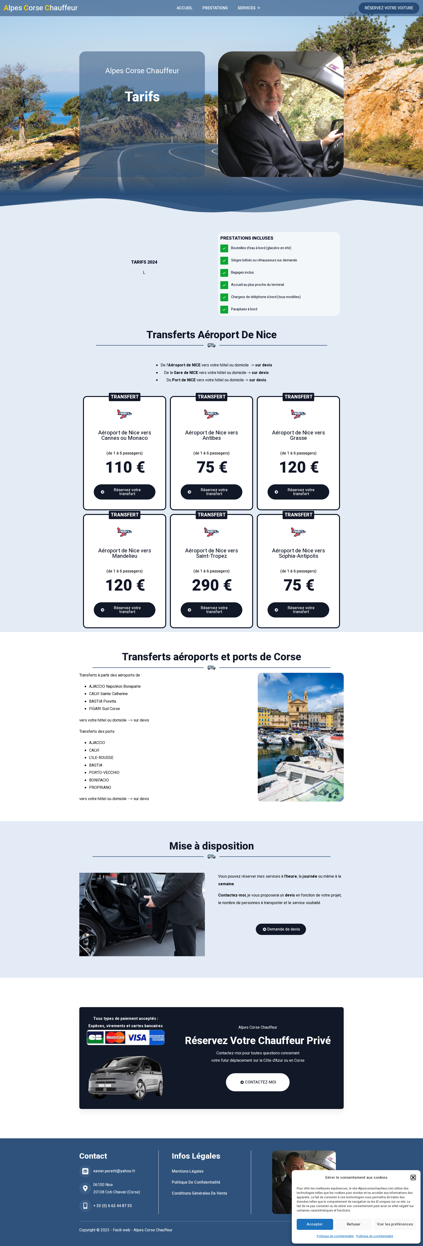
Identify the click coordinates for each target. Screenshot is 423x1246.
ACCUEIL (185, 8)
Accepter (315, 1224)
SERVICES (247, 8)
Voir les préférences (395, 1224)
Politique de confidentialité (335, 1236)
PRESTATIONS (215, 8)
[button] (413, 1177)
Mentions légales (187, 1171)
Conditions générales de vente (199, 1193)
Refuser (354, 1224)
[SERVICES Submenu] (260, 8)
